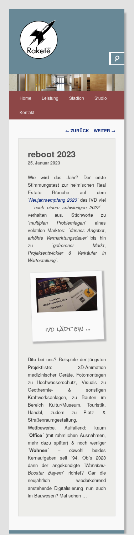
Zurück (77, 130)
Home (25, 98)
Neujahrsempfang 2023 (53, 199)
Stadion (76, 98)
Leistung (50, 98)
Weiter (104, 130)
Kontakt (27, 112)
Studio (100, 98)
